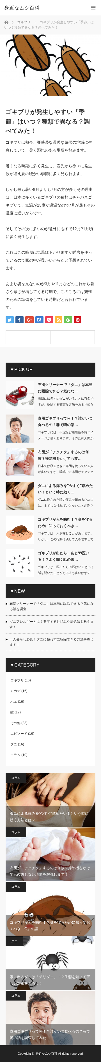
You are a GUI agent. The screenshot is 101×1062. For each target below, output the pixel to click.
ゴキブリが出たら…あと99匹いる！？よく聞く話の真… (63, 556)
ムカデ (15, 691)
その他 (15, 723)
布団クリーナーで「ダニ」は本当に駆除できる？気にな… (65, 388)
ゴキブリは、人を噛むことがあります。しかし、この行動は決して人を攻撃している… (65, 539)
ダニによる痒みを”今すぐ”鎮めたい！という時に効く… (65, 489)
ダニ (13, 744)
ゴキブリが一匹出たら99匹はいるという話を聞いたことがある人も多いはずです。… (66, 572)
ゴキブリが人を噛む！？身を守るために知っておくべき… (65, 522)
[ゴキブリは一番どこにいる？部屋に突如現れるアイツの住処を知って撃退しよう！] (72, 337)
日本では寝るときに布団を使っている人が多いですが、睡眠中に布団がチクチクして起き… (65, 471)
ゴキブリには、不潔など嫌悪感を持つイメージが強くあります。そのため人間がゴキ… (65, 438)
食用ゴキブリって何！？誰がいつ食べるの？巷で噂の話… (65, 421)
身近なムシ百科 (46, 1053)
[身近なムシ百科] (42, 7)
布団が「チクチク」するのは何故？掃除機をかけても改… (63, 455)
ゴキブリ (17, 680)
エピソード (18, 734)
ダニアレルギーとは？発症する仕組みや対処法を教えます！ (52, 624)
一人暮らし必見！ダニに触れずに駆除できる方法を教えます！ (52, 642)
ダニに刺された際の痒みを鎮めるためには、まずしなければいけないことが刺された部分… (65, 505)
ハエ (13, 702)
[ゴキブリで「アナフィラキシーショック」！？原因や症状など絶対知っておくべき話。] (28, 337)
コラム (15, 755)
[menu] (93, 7)
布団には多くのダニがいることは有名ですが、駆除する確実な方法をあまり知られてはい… (65, 404)
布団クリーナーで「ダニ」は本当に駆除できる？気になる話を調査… (52, 606)
